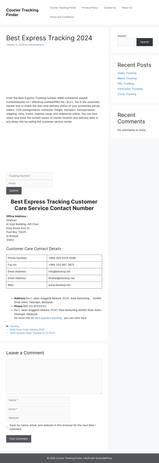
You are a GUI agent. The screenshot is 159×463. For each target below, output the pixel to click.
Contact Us (110, 7)
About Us (127, 7)
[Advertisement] (54, 73)
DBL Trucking (126, 83)
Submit (13, 190)
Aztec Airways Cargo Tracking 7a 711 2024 (32, 333)
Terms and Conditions (62, 16)
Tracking (14, 326)
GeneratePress (103, 458)
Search (122, 35)
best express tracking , (49, 318)
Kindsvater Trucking (130, 88)
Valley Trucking (127, 73)
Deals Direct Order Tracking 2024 (27, 329)
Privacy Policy (90, 7)
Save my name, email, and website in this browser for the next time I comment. (52, 427)
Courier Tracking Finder (63, 7)
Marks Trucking (127, 78)
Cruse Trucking (127, 94)
